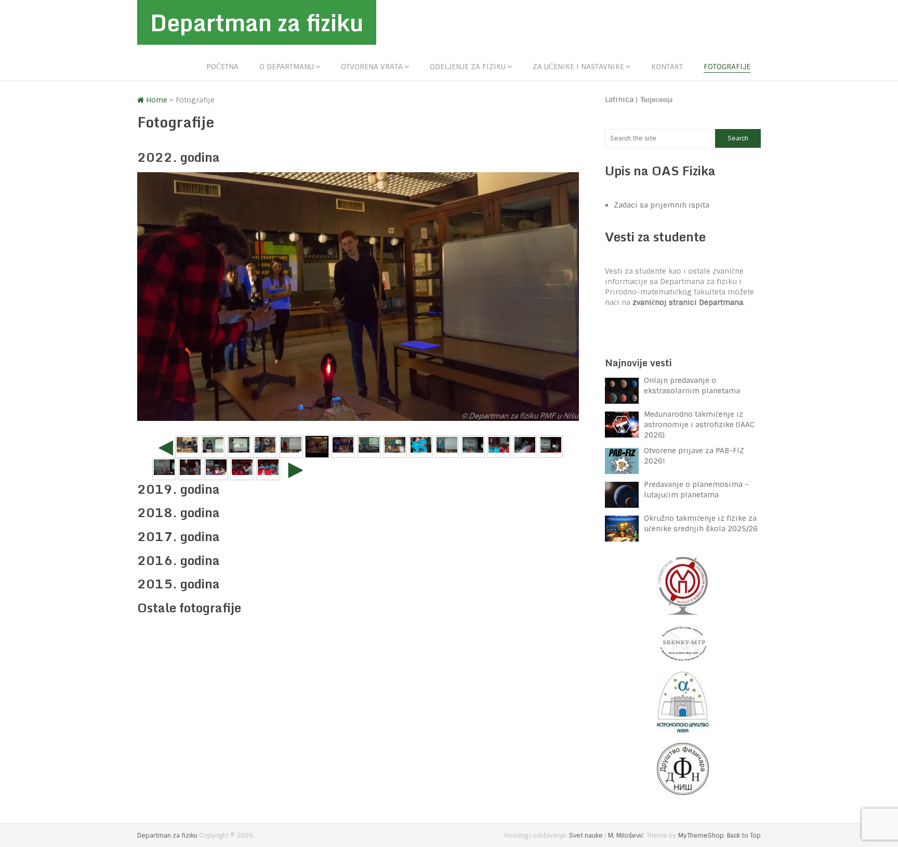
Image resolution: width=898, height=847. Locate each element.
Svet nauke (586, 835)
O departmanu (286, 66)
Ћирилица (656, 99)
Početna (222, 66)
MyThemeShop (701, 835)
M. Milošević (625, 835)
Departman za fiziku (256, 22)
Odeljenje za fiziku (468, 66)
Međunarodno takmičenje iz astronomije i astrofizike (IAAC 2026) (699, 424)
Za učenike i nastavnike (578, 66)
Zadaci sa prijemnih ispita (661, 205)
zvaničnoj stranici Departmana (687, 302)
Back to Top (744, 835)
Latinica (619, 99)
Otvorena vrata (372, 66)
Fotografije (727, 66)
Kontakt (667, 66)
